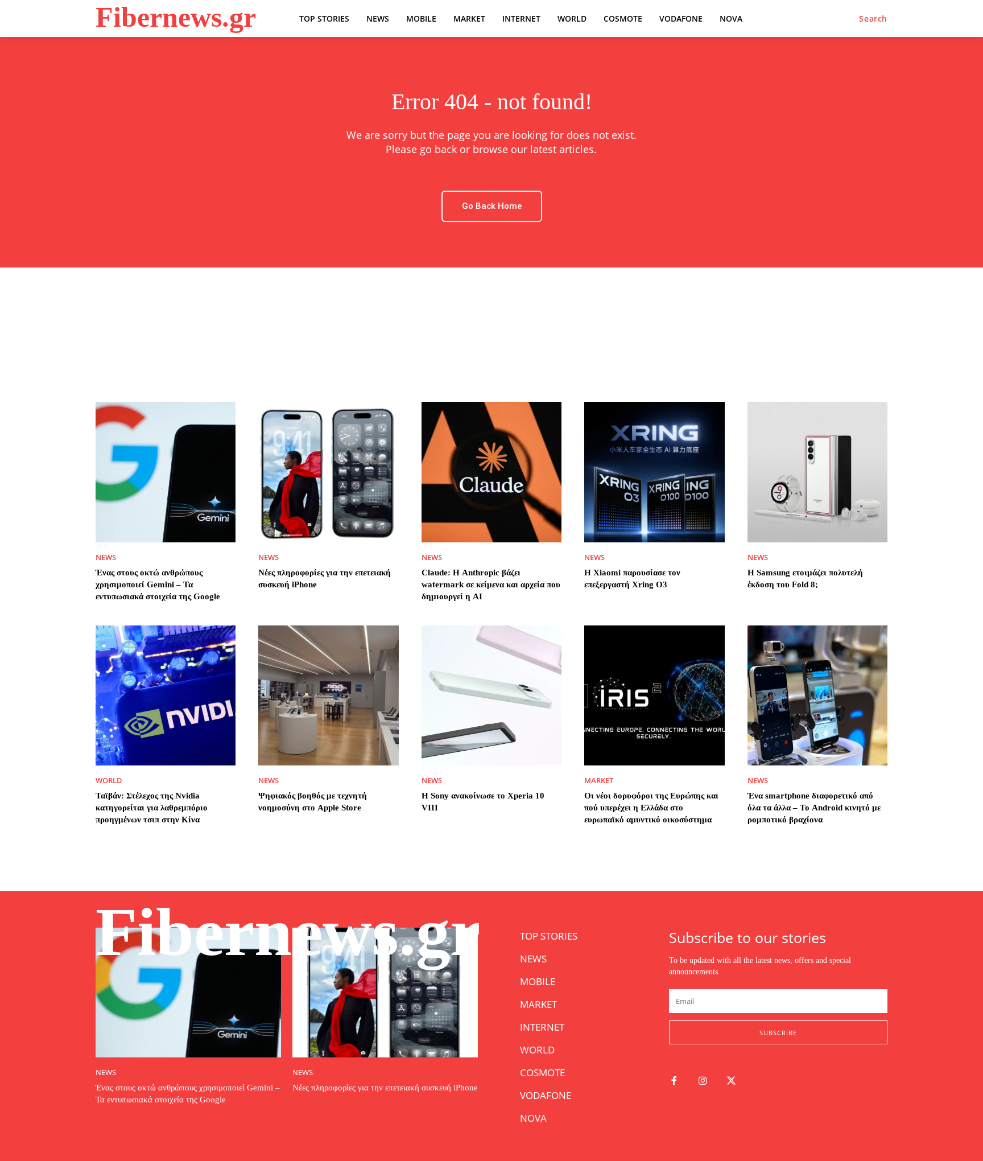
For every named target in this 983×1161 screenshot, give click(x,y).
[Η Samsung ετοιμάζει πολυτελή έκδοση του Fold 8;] (817, 472)
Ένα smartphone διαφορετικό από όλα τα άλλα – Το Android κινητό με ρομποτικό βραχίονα (814, 807)
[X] (732, 1081)
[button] (873, 19)
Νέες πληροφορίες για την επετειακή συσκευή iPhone (385, 1087)
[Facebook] (673, 1081)
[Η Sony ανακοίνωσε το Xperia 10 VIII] (491, 695)
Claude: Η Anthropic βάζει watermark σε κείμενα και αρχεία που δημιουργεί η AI (491, 584)
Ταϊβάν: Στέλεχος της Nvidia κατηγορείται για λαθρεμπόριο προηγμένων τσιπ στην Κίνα (152, 807)
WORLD (109, 780)
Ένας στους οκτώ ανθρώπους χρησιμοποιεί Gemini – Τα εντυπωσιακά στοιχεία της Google (158, 584)
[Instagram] (702, 1081)
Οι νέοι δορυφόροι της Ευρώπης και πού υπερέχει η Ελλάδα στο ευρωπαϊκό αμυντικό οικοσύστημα (651, 807)
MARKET (598, 780)
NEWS (106, 557)
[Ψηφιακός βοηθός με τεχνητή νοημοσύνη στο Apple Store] (328, 695)
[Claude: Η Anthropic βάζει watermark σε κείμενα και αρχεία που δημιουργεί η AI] (491, 472)
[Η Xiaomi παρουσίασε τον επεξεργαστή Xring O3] (654, 472)
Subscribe (778, 1032)
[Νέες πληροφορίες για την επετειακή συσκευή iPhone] (328, 472)
